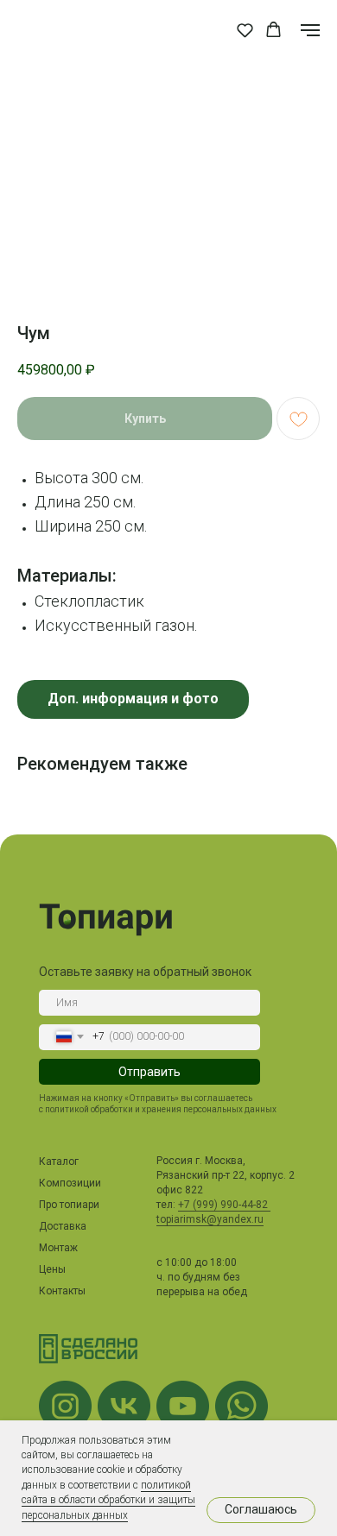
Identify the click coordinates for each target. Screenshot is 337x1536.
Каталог (59, 1161)
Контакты (62, 1291)
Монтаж (58, 1248)
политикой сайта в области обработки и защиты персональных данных (108, 1500)
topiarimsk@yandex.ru (210, 1219)
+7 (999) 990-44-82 (224, 1205)
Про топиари (69, 1205)
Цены (52, 1269)
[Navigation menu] (310, 30)
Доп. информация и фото (133, 698)
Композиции (70, 1183)
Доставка (62, 1226)
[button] (245, 30)
